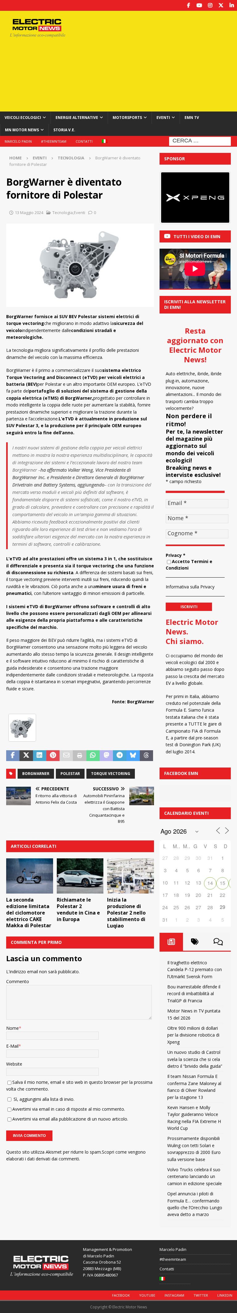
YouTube (147, 1295)
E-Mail (12, 1046)
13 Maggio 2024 (29, 212)
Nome (12, 1028)
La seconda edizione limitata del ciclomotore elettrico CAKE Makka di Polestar (28, 912)
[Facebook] (188, 5)
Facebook (121, 1295)
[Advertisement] (162, 60)
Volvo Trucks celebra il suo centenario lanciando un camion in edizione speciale (194, 1176)
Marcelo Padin (18, 141)
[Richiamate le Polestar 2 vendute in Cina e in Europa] (80, 876)
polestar (70, 773)
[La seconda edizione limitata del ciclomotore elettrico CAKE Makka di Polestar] (29, 876)
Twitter (200, 1295)
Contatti (84, 141)
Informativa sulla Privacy (190, 587)
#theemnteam (53, 141)
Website (14, 1064)
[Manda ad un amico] (66, 755)
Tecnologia (62, 212)
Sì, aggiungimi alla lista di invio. (43, 1099)
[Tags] (194, 942)
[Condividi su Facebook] (12, 755)
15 (222, 882)
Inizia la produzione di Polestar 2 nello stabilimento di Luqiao (126, 912)
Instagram (174, 1295)
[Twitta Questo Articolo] (26, 755)
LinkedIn (224, 1295)
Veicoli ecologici (23, 117)
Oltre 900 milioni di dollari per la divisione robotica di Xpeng (193, 1035)
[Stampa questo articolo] (79, 755)
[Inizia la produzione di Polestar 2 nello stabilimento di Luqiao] (130, 876)
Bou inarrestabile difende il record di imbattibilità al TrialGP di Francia (193, 994)
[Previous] (172, 197)
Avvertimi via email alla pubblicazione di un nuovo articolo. (70, 1119)
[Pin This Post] (53, 755)
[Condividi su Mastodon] (106, 755)
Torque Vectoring (110, 773)
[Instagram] (210, 5)
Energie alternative (77, 117)
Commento (17, 981)
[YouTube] (199, 5)
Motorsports (127, 117)
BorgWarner (35, 773)
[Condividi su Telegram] (119, 755)
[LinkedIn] (231, 5)
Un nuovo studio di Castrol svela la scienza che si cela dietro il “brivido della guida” (194, 1059)
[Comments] (218, 942)
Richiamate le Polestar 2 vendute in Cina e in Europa (78, 909)
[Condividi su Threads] (146, 755)
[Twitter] (220, 5)
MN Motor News (22, 130)
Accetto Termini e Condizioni (189, 564)
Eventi (163, 117)
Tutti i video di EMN (196, 236)
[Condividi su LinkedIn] (39, 755)
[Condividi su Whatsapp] (93, 755)
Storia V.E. (64, 130)
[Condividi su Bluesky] (133, 755)
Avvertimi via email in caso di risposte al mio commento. (68, 1109)
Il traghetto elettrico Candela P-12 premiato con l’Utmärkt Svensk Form (194, 969)
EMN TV (192, 117)
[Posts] (171, 942)
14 (210, 882)
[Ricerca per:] (200, 141)
